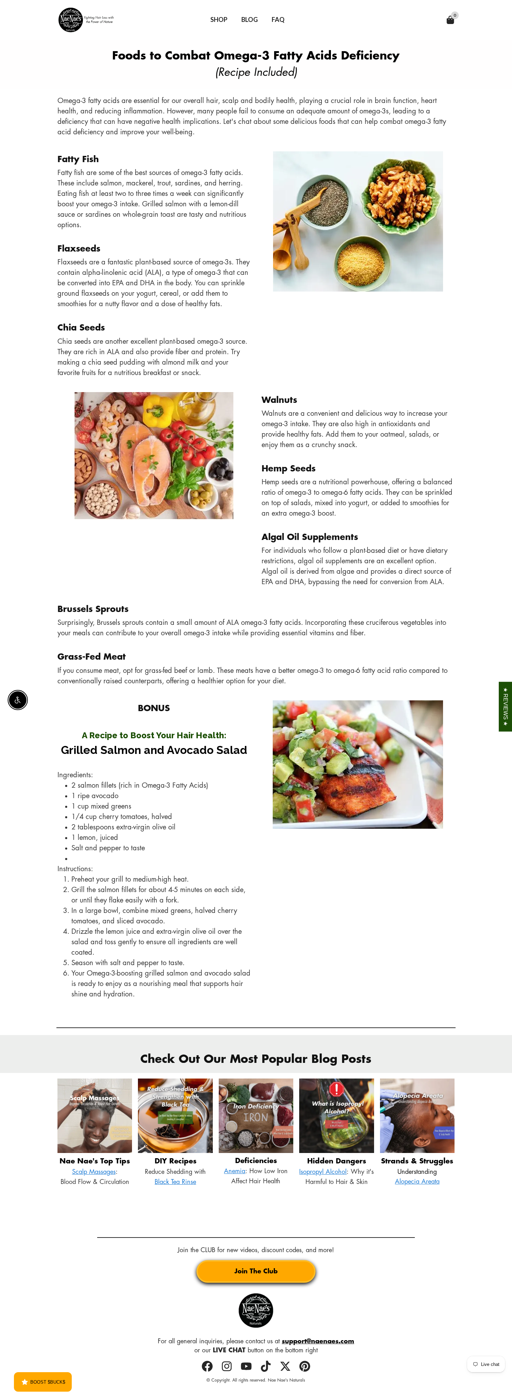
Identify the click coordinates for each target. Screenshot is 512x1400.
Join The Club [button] (256, 1271)
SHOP (218, 19)
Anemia (234, 1171)
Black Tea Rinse (175, 1182)
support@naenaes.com (318, 1341)
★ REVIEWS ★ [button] (506, 706)
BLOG (249, 19)
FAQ (278, 19)
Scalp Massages (94, 1172)
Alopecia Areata (417, 1181)
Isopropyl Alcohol (323, 1172)
